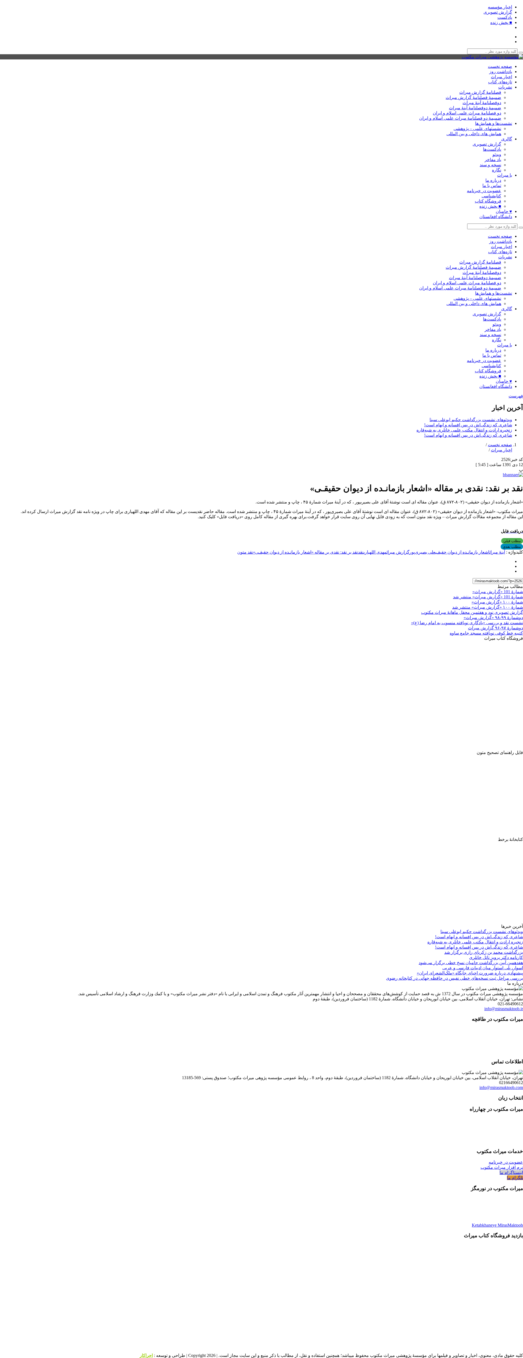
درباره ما (493, 180)
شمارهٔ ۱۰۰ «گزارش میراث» (497, 602)
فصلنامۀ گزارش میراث (480, 92)
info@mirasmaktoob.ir (503, 1008)
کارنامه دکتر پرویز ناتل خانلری (496, 957)
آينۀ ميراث (497, 552)
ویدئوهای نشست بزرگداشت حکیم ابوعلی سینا (471, 419)
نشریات (505, 87)
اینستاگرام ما (511, 1172)
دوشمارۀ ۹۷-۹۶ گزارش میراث (495, 628)
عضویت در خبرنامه (484, 190)
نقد (361, 552)
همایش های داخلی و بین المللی (473, 133)
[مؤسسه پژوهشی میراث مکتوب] (492, 57)
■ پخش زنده (501, 22)
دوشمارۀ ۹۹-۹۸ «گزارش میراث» (493, 617)
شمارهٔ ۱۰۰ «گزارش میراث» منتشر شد (487, 607)
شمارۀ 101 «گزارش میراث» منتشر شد (488, 596)
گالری (506, 139)
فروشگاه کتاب (488, 201)
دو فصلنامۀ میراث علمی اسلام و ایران (467, 113)
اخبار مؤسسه (500, 7)
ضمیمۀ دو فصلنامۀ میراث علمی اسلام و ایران (460, 118)
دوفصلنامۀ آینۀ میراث (482, 102)
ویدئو (496, 154)
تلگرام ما (515, 1177)
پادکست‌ (504, 17)
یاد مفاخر (493, 159)
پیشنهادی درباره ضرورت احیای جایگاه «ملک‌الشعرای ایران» (470, 973)
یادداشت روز (500, 71)
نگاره (496, 170)
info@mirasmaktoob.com (501, 1087)
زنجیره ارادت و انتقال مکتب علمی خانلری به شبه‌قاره (464, 430)
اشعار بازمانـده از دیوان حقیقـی (462, 552)
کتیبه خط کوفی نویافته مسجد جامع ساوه (486, 633)
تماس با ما (491, 185)
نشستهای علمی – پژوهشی (477, 128)
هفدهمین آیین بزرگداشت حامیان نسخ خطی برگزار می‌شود (471, 962)
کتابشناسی (491, 196)
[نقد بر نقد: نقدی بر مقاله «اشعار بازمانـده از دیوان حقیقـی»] (513, 474)
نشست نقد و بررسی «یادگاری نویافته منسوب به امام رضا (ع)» (467, 622)
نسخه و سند (490, 164)
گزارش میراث (398, 552)
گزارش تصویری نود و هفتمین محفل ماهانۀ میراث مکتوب (472, 612)
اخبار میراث (501, 76)
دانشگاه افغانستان (495, 216)
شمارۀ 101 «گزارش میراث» (497, 591)
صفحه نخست (500, 66)
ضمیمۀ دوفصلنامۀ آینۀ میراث (475, 107)
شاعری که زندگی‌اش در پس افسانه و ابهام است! (468, 425)
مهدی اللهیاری (375, 552)
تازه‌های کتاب (500, 82)
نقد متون (245, 552)
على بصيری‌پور (422, 552)
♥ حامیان (504, 211)
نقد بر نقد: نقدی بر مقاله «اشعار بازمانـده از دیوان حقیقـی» (305, 552)
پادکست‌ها (492, 149)
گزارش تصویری (498, 12)
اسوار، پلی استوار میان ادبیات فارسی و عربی (482, 967)
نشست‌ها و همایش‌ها (493, 123)
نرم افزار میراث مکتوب (502, 1167)
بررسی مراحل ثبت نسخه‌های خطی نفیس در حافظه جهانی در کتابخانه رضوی (454, 978)
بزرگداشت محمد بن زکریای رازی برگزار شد (483, 952)
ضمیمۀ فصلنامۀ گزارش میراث (473, 97)
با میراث (504, 175)
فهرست (516, 396)
